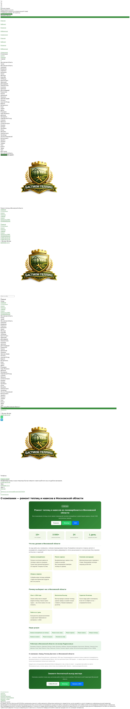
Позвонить (56, 523)
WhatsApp (66, 523)
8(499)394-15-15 (5, 485)
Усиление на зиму (60, 636)
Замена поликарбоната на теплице (39, 632)
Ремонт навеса (82, 632)
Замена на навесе (35, 636)
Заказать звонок (5, 479)
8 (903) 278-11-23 (53, 684)
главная (3, 216)
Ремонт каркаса (60, 557)
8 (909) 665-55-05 (5, 415)
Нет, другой (10, 154)
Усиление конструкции (86, 557)
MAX (75, 523)
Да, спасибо (4, 154)
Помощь (3, 57)
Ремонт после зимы (57, 632)
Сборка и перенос (36, 574)
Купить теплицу (6, 696)
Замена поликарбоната (37, 557)
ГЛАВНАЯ (3, 224)
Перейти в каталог (6, 14)
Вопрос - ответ (5, 699)
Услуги (3, 56)
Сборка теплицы (93, 632)
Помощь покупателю (7, 697)
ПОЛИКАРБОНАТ (5, 236)
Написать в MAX (5, 234)
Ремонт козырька (47, 636)
